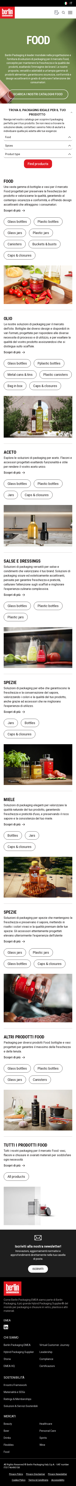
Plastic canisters (55, 375)
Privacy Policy (16, 1474)
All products (16, 1177)
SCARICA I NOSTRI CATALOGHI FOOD (38, 94)
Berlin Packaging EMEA (17, 1345)
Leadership (45, 1352)
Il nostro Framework (15, 1385)
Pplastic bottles (49, 363)
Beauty (8, 1423)
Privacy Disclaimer (35, 1474)
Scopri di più (12, 210)
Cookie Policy (18, 1480)
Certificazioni (47, 1366)
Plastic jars (41, 233)
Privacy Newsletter (57, 1474)
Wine (42, 1444)
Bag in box (15, 386)
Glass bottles (17, 222)
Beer (6, 1430)
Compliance (46, 1359)
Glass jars (15, 233)
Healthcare (45, 1423)
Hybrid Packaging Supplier (19, 1352)
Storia (7, 1359)
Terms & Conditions (38, 1480)
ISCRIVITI (38, 1268)
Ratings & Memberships (17, 1399)
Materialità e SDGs (14, 1392)
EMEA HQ (9, 1366)
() (67, 3)
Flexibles (9, 1444)
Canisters (15, 244)
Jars (11, 495)
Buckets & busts (44, 244)
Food (6, 1451)
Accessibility (57, 1480)
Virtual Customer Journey (54, 1345)
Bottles (30, 723)
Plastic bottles (48, 222)
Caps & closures (20, 255)
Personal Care (47, 1430)
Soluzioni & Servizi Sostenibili (21, 1406)
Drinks (7, 1437)
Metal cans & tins (20, 375)
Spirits (43, 1437)
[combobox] (38, 137)
